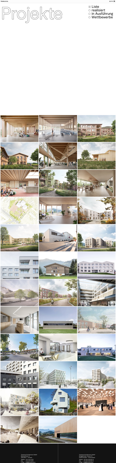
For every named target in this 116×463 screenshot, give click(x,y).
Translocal (4, 1)
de (110, 1)
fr (112, 1)
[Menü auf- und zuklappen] (114, 1)
